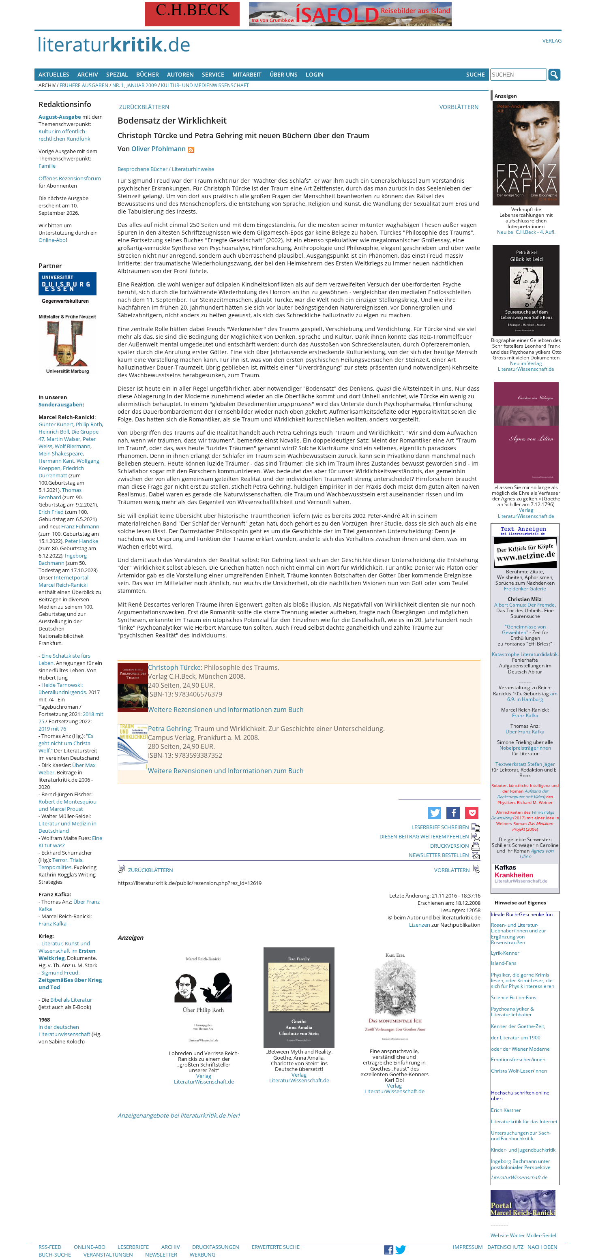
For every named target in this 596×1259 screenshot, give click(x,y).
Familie (47, 165)
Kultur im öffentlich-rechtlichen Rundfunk (64, 135)
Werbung (202, 1254)
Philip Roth (89, 424)
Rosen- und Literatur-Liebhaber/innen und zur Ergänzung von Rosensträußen (518, 933)
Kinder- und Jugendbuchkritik (523, 1149)
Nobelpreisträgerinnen (525, 747)
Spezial (117, 74)
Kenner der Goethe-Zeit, (518, 1026)
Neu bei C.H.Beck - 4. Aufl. (526, 232)
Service (213, 74)
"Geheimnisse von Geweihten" (524, 629)
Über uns (284, 74)
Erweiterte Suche (276, 1246)
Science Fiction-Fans (513, 997)
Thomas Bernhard (60, 493)
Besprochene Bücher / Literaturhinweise (166, 169)
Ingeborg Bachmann (63, 559)
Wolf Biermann (72, 446)
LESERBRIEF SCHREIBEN (440, 827)
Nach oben (542, 1246)
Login (315, 74)
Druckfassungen (215, 1246)
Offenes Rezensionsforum (70, 178)
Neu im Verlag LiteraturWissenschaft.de (526, 366)
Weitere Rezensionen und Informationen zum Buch (226, 709)
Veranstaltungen (108, 1254)
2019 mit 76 (52, 728)
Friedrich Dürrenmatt (61, 471)
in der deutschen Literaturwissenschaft (64, 1030)
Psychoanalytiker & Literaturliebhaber (512, 1011)
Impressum (468, 1246)
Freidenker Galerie (525, 588)
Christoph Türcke (174, 667)
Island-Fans (504, 963)
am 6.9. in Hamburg (532, 696)
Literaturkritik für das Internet (524, 1121)
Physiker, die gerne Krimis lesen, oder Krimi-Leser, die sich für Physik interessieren (522, 980)
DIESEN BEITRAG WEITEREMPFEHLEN (424, 836)
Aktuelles (54, 74)
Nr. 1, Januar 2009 (134, 85)
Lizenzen (419, 924)
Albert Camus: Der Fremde (524, 604)
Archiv (87, 74)
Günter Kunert (56, 424)
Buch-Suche (55, 1254)
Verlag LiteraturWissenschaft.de (204, 1078)
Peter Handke (81, 541)
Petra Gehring (169, 728)
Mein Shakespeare (61, 453)
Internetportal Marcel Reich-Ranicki (63, 581)
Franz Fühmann (80, 526)
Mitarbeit (247, 74)
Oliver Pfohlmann (158, 148)
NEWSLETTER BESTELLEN (439, 855)
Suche (475, 74)
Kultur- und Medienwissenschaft (205, 85)
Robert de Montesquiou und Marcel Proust (67, 805)
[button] (434, 813)
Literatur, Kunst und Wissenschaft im (67, 951)
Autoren (180, 74)
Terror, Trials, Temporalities (61, 863)
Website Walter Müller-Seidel (523, 1235)
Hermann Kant (56, 460)
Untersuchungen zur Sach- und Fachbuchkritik (521, 1135)
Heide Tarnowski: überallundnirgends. (63, 688)
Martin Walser (63, 438)
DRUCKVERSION (449, 845)
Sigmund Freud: (70, 980)
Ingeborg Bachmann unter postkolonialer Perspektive (521, 1164)
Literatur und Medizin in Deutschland (67, 827)
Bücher (147, 74)
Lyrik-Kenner (505, 952)
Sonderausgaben (61, 404)
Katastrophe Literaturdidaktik (524, 654)
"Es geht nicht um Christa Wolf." (66, 743)
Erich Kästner (506, 1110)
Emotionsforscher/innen (518, 1059)
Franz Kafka (52, 923)
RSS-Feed (50, 1246)
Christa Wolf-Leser (512, 1070)
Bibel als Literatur (71, 999)
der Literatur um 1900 (515, 1037)
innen (540, 1070)
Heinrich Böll (54, 431)
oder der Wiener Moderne (520, 1048)
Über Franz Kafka (525, 731)
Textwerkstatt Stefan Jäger (525, 764)
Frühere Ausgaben (84, 85)
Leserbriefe (133, 1246)
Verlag (552, 40)
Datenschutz (505, 1246)
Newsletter (161, 1254)
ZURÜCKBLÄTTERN (143, 107)
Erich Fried (51, 511)
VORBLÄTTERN (459, 107)
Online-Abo (52, 240)
